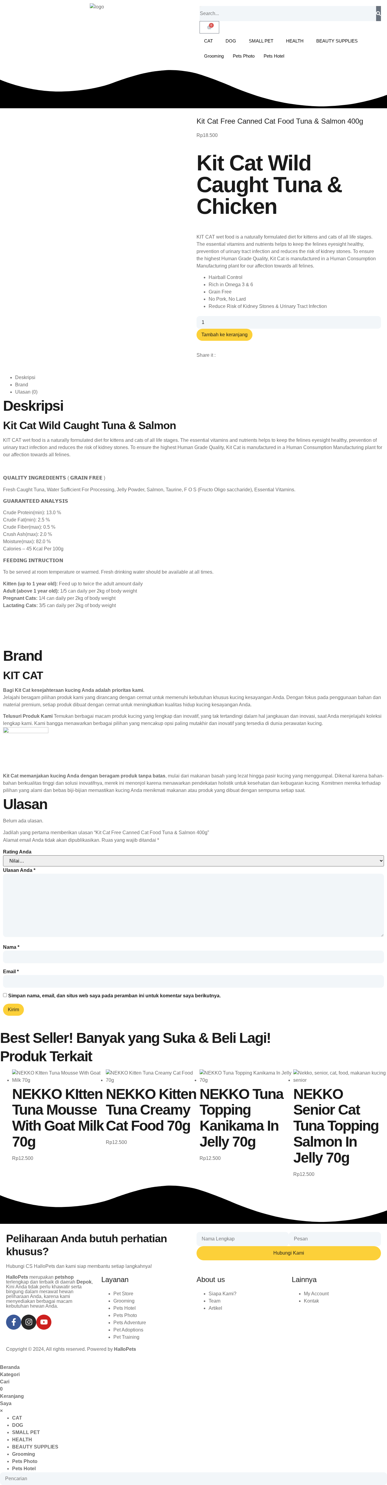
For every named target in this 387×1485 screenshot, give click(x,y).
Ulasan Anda (19, 870)
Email (11, 971)
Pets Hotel (274, 56)
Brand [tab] (21, 384)
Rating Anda (17, 852)
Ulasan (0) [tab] (26, 391)
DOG (231, 40)
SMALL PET (261, 40)
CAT (208, 40)
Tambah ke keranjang (224, 334)
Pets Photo (244, 56)
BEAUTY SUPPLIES (337, 40)
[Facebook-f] (13, 1322)
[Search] (378, 13)
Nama (11, 947)
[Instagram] (28, 1322)
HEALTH (295, 40)
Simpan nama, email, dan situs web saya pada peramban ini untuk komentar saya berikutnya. (114, 995)
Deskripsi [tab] (25, 377)
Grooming (214, 56)
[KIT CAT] (25, 731)
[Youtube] (43, 1322)
